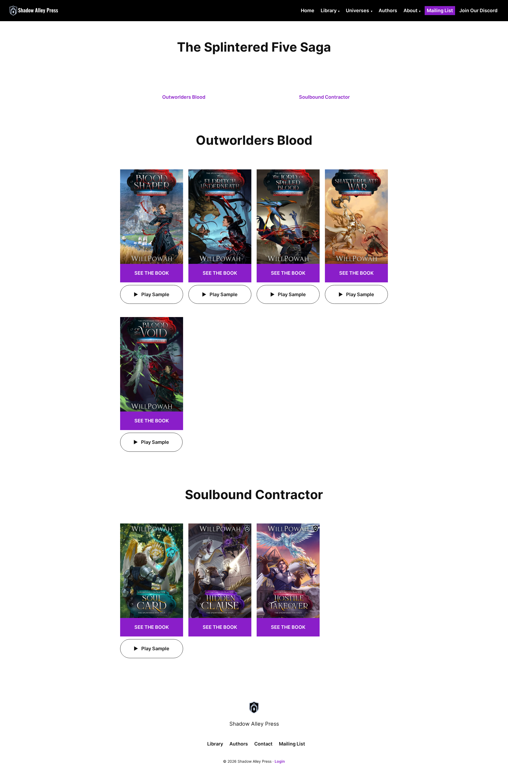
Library (329, 10)
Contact (263, 744)
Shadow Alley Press (254, 724)
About (410, 10)
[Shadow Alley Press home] (254, 707)
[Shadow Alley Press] (34, 10)
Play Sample (154, 294)
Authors (388, 10)
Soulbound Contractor (324, 97)
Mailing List (440, 10)
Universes (357, 10)
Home (307, 10)
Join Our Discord (478, 10)
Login (280, 761)
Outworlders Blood (183, 97)
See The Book (151, 273)
